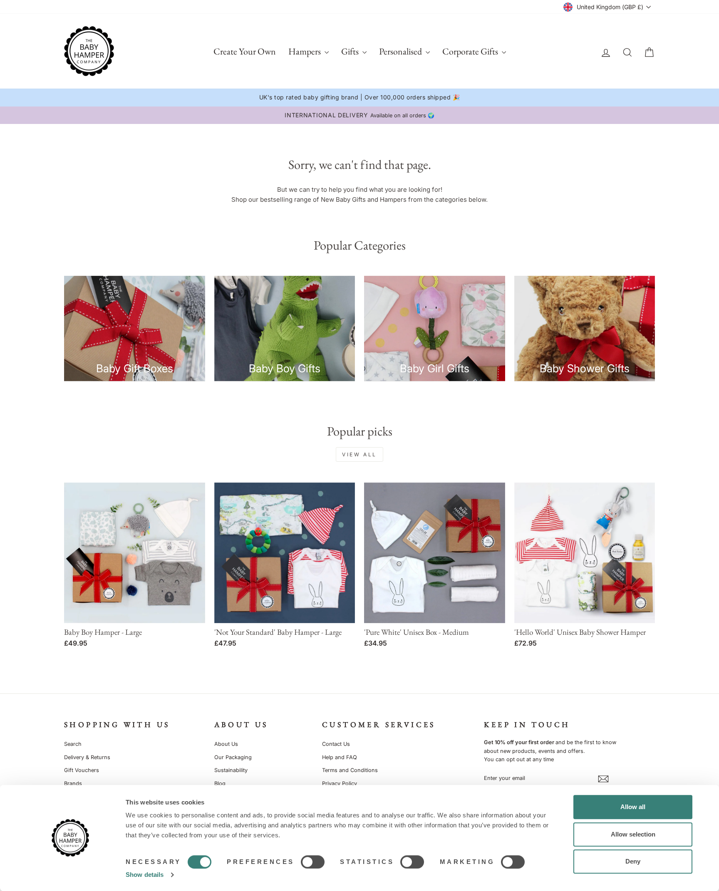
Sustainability (231, 770)
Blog (220, 783)
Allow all (632, 806)
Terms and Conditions (350, 770)
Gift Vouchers (81, 770)
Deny (632, 861)
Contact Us (336, 744)
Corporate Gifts (471, 51)
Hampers (305, 51)
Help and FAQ (339, 757)
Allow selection (633, 834)
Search (73, 744)
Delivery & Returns (87, 757)
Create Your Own (244, 51)
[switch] (313, 862)
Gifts (350, 51)
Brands (73, 783)
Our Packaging (233, 757)
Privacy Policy (339, 783)
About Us (226, 744)
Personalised (401, 51)
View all (359, 454)
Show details (145, 874)
